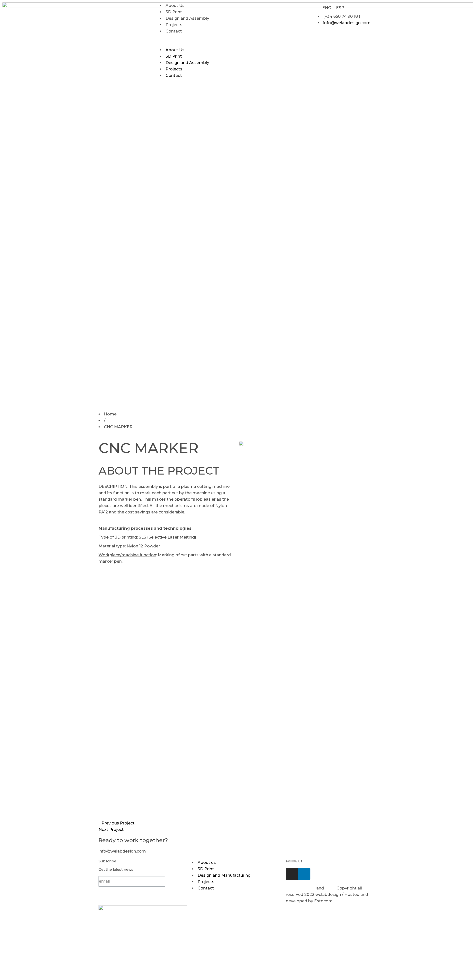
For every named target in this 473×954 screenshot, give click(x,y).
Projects (174, 24)
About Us (175, 5)
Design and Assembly (187, 18)
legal (330, 888)
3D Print (174, 12)
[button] (236, 43)
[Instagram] (292, 874)
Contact (174, 31)
